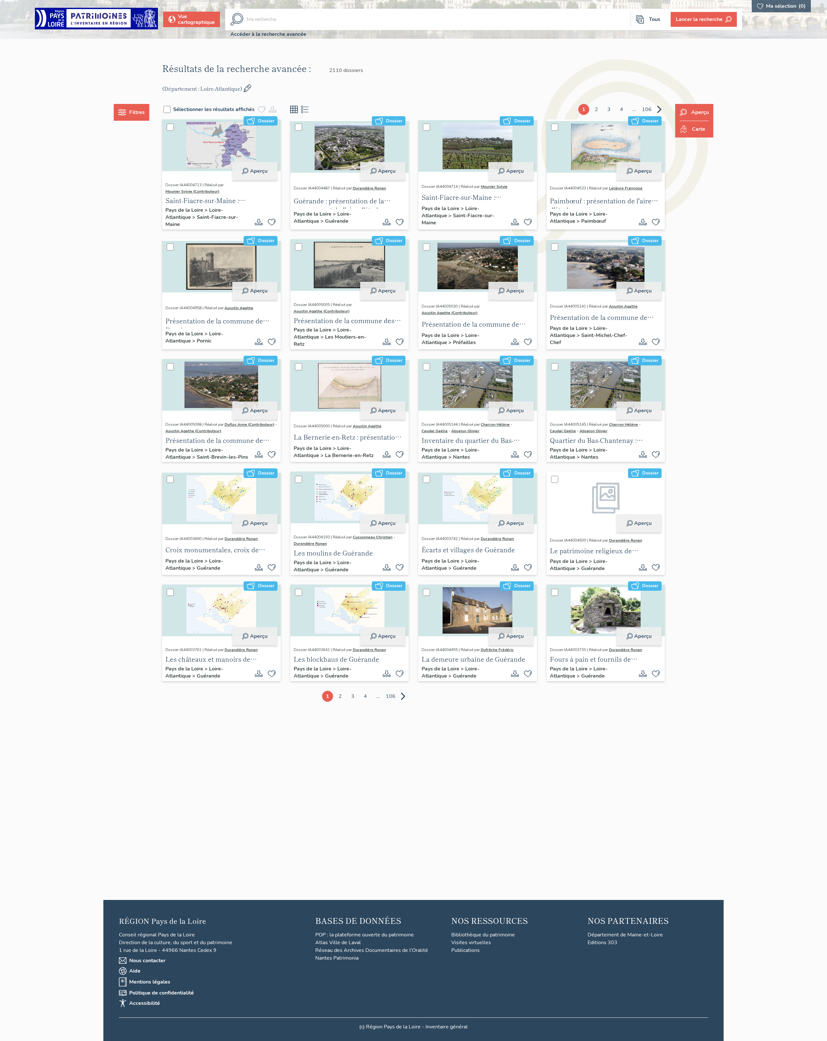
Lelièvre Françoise (626, 188)
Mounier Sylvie (494, 186)
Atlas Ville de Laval (338, 942)
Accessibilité (144, 1003)
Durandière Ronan (369, 188)
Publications (465, 950)
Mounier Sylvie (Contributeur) (192, 191)
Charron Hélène (495, 424)
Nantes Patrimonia (337, 958)
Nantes (461, 457)
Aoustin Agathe (239, 308)
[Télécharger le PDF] (259, 222)
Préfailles (464, 342)
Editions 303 (602, 942)
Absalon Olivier (465, 431)
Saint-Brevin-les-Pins (222, 457)
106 (647, 109)
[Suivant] (659, 109)
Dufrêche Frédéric (497, 649)
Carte (698, 129)
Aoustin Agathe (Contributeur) (322, 311)
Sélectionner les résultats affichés (214, 109)
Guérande (337, 221)
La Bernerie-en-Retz (349, 455)
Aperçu (258, 171)
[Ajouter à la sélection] (271, 222)
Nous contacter (147, 960)
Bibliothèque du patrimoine (483, 934)
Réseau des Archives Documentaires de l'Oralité (371, 950)
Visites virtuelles (471, 942)
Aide (135, 971)
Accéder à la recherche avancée (268, 34)
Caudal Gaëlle (435, 431)
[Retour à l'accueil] (96, 19)
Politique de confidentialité (161, 992)
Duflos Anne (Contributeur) (249, 424)
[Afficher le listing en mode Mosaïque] (294, 109)
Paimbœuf (593, 221)
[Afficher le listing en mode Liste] (305, 109)
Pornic (204, 340)
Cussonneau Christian (373, 537)
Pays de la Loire (184, 210)
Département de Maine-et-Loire (625, 934)
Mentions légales (149, 981)
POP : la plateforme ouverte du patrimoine (364, 934)
